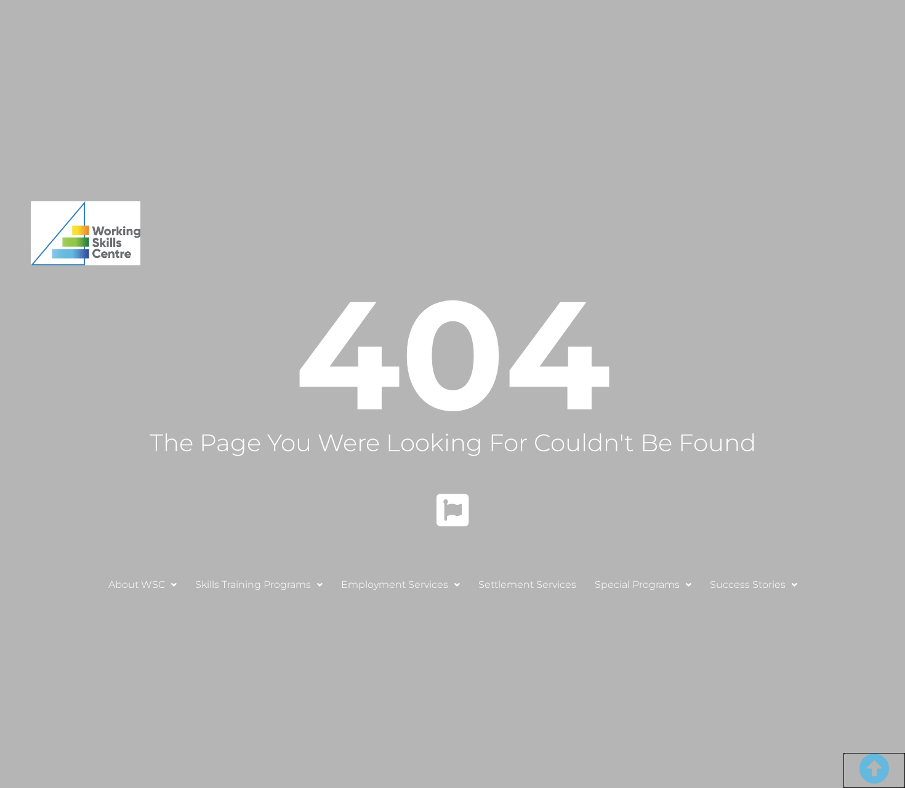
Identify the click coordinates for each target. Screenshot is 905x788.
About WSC (136, 584)
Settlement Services (527, 584)
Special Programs (637, 584)
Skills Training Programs (253, 584)
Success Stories (748, 584)
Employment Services (394, 584)
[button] (142, 585)
